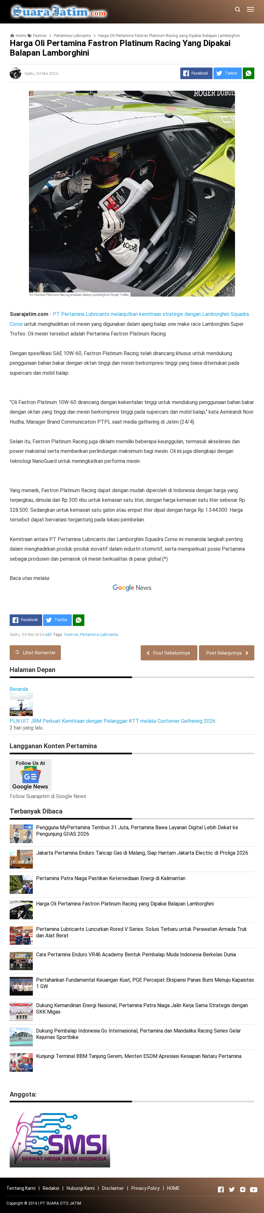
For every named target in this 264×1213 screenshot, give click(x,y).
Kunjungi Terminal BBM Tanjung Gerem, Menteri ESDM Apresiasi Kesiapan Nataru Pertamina (138, 1056)
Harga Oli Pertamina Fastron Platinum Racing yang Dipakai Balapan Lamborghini (125, 904)
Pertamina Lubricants (99, 634)
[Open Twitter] (232, 1189)
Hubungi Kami (81, 1188)
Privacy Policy (145, 1188)
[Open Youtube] (254, 1189)
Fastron (71, 634)
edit (48, 634)
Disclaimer (113, 1188)
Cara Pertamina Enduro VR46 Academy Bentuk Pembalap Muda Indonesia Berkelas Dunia (136, 954)
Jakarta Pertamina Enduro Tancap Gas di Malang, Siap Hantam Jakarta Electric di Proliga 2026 (142, 853)
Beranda (19, 689)
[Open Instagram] (243, 1189)
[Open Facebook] (221, 1189)
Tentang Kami (20, 1188)
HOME (173, 1188)
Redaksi (51, 1188)
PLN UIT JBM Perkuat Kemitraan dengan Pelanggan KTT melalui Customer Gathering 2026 (112, 721)
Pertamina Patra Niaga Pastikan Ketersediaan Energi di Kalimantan (110, 878)
